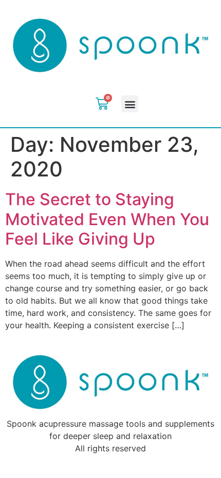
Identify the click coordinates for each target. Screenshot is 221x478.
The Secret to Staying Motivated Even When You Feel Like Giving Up (107, 219)
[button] (129, 103)
